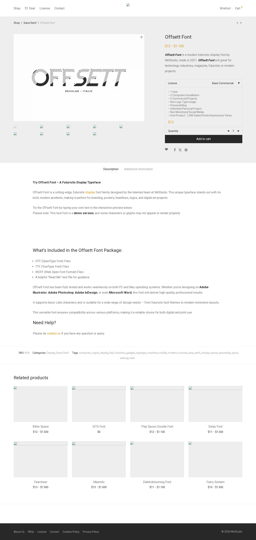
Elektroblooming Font (157, 482)
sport (235, 352)
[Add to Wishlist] (168, 149)
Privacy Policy (91, 531)
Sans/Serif (30, 22)
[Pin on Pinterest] (186, 150)
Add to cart (203, 139)
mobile (163, 352)
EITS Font (99, 426)
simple (205, 352)
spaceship (225, 352)
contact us (54, 333)
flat (111, 352)
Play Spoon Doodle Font (157, 426)
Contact (59, 8)
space (214, 352)
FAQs (31, 531)
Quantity (173, 130)
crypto (95, 352)
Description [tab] (110, 169)
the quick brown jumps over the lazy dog (101, 228)
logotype (141, 352)
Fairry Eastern (216, 482)
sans (191, 352)
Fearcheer (40, 482)
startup (124, 358)
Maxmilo (99, 482)
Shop (17, 8)
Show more (40, 431)
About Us (19, 531)
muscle (182, 352)
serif (197, 352)
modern (172, 352)
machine (152, 352)
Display (51, 352)
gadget (130, 352)
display (90, 192)
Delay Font (215, 426)
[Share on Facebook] (175, 150)
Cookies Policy (71, 531)
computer (85, 352)
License (45, 8)
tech (132, 358)
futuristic (120, 352)
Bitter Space (41, 426)
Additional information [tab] (138, 169)
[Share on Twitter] (180, 150)
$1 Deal (30, 8)
